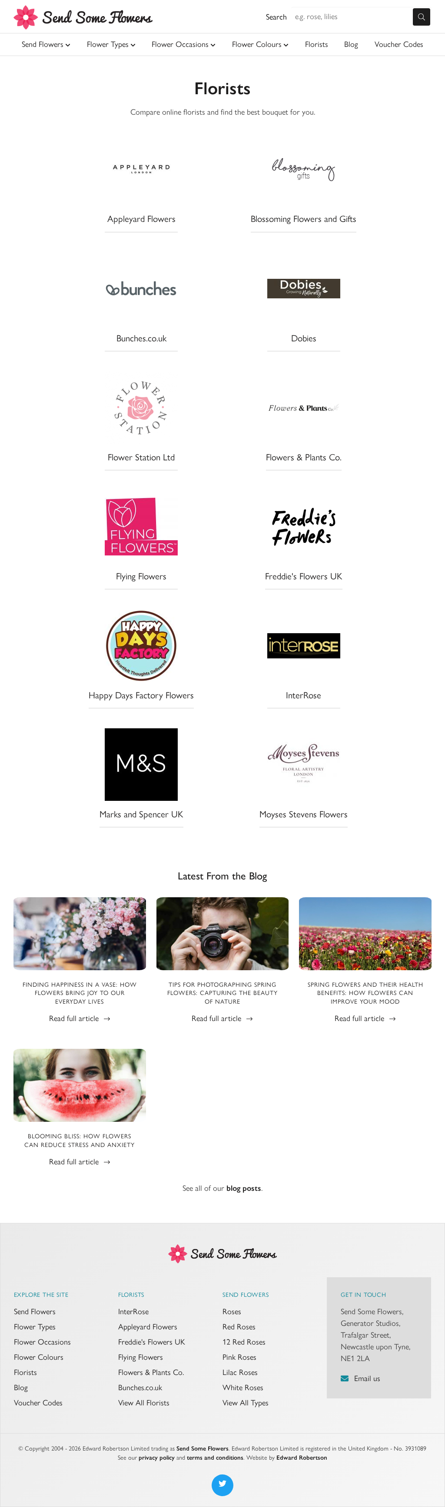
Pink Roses (239, 1357)
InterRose (133, 1311)
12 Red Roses (244, 1342)
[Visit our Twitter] (222, 1485)
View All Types (245, 1403)
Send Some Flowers (202, 1448)
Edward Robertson (301, 1457)
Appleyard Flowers (147, 1327)
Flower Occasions (180, 44)
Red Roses (239, 1327)
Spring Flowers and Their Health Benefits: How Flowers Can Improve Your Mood (365, 993)
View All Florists (143, 1403)
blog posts (243, 1188)
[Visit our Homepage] (222, 1253)
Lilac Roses (240, 1372)
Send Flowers (42, 44)
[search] (421, 17)
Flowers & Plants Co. (151, 1372)
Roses (231, 1311)
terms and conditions (215, 1457)
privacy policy (157, 1457)
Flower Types (108, 44)
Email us (367, 1378)
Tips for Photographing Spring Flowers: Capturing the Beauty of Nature (222, 993)
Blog (351, 44)
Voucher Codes (399, 44)
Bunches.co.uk (140, 1387)
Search (276, 17)
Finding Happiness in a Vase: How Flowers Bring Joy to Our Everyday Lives (80, 993)
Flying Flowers (140, 1357)
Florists (316, 44)
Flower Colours (257, 44)
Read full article (75, 1018)
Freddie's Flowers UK (151, 1342)
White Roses (242, 1387)
